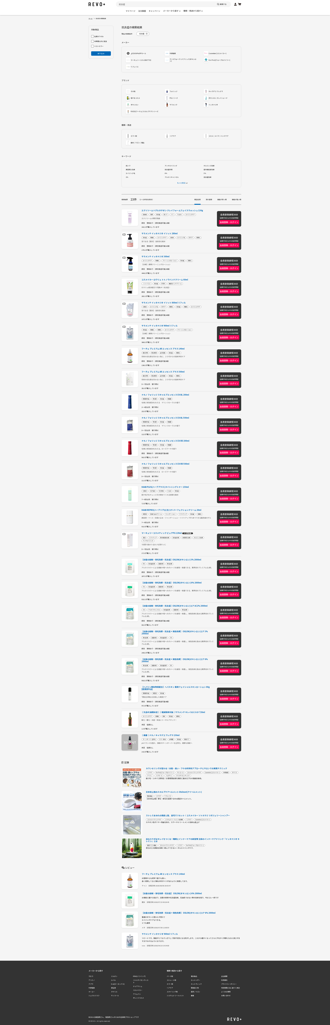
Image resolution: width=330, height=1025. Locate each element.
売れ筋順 (209, 199)
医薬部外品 (146, 399)
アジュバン (137, 994)
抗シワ (128, 165)
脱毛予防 (145, 353)
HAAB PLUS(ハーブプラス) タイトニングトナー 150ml (165, 487)
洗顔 (151, 214)
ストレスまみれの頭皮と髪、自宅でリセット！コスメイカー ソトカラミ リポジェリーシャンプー (188, 815)
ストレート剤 (171, 980)
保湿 (144, 538)
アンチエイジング (171, 165)
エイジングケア (190, 214)
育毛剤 (155, 399)
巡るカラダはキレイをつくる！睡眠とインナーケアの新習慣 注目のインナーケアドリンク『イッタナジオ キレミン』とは (193, 840)
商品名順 (197, 199)
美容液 (145, 514)
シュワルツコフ (94, 995)
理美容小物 (195, 988)
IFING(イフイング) (139, 976)
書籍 (192, 995)
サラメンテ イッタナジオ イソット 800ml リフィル (164, 303)
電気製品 (149, 796)
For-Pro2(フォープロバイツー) (219, 60)
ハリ (172, 214)
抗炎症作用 (168, 169)
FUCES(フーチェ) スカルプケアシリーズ (144, 111)
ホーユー (92, 992)
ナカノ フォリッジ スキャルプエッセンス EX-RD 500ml (165, 464)
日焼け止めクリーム (156, 514)
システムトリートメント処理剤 (174, 819)
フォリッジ (173, 91)
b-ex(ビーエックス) (118, 984)
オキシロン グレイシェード (218, 98)
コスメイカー (137, 990)
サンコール (180, 772)
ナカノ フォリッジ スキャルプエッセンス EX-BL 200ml (165, 395)
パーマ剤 (170, 976)
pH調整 (171, 739)
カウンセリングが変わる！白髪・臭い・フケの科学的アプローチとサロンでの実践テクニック (186, 768)
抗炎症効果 (207, 177)
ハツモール (159, 775)
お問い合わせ (225, 995)
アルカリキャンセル (172, 177)
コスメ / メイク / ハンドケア (218, 136)
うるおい (179, 214)
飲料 (164, 716)
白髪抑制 (160, 564)
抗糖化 (152, 237)
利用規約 (224, 980)
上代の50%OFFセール (138, 53)
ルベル (113, 980)
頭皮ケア (186, 739)
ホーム (90, 18)
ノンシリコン (147, 284)
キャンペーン (154, 11)
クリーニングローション (170, 260)
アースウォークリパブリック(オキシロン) (183, 60)
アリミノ (149, 775)
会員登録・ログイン (229, 222)
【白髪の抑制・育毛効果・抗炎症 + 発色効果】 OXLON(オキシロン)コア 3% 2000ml (175, 632)
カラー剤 (134, 136)
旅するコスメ (135, 98)
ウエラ (91, 976)
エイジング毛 (130, 173)
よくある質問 (225, 992)
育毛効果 (169, 564)
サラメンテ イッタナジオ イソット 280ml (160, 233)
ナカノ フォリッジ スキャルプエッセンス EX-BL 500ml (165, 418)
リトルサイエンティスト (183, 775)
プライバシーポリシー (229, 984)
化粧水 (172, 237)
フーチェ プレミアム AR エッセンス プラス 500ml (163, 372)
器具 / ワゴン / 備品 (137, 142)
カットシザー (195, 980)
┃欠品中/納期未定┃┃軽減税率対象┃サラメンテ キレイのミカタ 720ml (173, 712)
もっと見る (181, 183)
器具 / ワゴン (195, 992)
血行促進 (162, 353)
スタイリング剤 (172, 992)
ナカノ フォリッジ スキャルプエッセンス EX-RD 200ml (165, 441)
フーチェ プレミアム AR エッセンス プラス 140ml (163, 349)
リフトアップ (183, 514)
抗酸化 (198, 237)
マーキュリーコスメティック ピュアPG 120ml (166, 533)
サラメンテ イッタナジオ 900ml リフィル (160, 326)
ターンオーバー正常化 (149, 739)
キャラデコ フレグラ (216, 91)
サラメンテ (173, 104)
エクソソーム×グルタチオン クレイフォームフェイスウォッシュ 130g (172, 210)
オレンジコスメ (138, 998)
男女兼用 (154, 353)
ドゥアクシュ (137, 986)
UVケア (191, 237)
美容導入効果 (130, 169)
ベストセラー (99, 46)
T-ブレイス (134, 67)
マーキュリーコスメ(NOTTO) (141, 60)
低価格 (145, 214)
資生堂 (113, 988)
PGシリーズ (174, 98)
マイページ (130, 11)
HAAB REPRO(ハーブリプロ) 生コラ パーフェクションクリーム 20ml (171, 510)
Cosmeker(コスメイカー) (217, 53)
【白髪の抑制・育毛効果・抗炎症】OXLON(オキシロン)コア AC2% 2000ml (175, 606)
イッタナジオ (213, 104)
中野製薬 (173, 53)
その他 (133, 91)
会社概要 (224, 976)
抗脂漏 (169, 399)
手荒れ (163, 284)
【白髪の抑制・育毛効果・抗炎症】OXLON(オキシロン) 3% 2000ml (171, 560)
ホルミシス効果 (209, 165)
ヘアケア (173, 136)
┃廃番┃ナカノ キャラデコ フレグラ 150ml (161, 735)
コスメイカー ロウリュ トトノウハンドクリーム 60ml (165, 280)
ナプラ (91, 984)
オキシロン (134, 104)
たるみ (169, 491)
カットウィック (196, 984)
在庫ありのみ (99, 36)
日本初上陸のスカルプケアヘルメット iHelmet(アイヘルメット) (174, 792)
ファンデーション (170, 514)
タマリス (234, 772)
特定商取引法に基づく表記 (230, 988)
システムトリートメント (175, 995)
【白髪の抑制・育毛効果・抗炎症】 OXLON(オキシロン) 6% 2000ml (172, 583)
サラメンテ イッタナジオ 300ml (156, 256)
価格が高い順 (236, 199)
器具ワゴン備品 (151, 845)
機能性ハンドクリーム (175, 284)
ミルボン (114, 976)
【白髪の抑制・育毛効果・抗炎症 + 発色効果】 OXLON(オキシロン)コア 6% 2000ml (175, 660)
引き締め (161, 491)
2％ (127, 177)
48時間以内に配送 (100, 41)
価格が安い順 (222, 199)
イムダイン (169, 775)
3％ (205, 173)
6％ (166, 173)
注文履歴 (142, 11)
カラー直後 (162, 739)
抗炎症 (158, 214)
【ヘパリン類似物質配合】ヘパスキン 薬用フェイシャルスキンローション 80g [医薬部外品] (176, 688)
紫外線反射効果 (209, 169)
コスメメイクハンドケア (194, 772)
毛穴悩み (152, 491)
